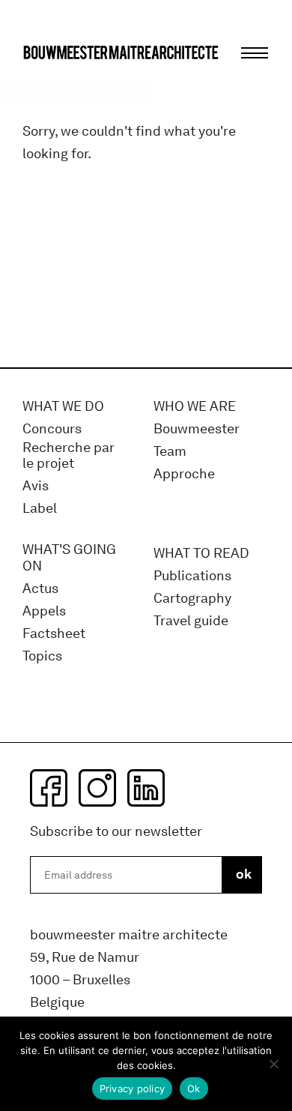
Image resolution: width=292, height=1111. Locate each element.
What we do (63, 407)
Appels (44, 611)
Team (169, 452)
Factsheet (53, 634)
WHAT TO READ (201, 553)
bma (57, 80)
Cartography (192, 598)
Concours (52, 429)
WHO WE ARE (194, 407)
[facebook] (48, 788)
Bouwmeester (196, 429)
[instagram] (97, 788)
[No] (273, 1063)
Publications (192, 576)
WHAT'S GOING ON (69, 558)
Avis (35, 486)
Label (39, 509)
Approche (184, 474)
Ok (194, 1089)
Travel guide (190, 621)
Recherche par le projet (68, 456)
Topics (42, 656)
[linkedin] (146, 788)
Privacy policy (132, 1089)
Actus (40, 589)
